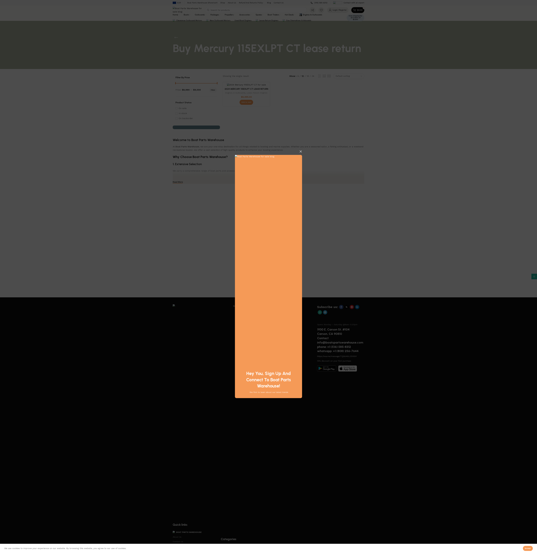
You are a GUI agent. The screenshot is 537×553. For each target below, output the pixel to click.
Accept (528, 548)
